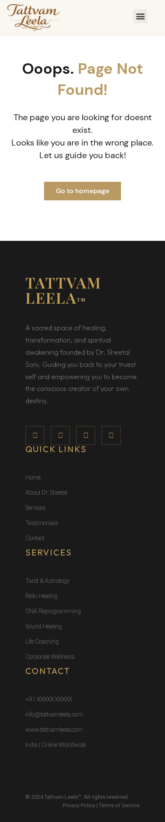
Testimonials (41, 523)
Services (35, 507)
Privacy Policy (79, 805)
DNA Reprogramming (53, 611)
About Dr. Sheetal (46, 492)
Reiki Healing (41, 596)
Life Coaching (42, 641)
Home (33, 477)
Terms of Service (119, 805)
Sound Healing (43, 626)
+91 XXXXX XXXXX (48, 699)
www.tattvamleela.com (53, 729)
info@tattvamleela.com (54, 714)
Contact (34, 538)
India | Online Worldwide (55, 744)
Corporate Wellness (49, 656)
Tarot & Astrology (47, 580)
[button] (140, 16)
